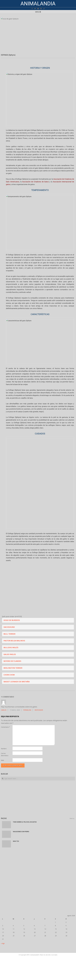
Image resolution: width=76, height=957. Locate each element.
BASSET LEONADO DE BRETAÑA (17, 681)
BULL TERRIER (9, 634)
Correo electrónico (4, 754)
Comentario (5, 727)
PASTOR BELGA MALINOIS (14, 640)
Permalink (27, 710)
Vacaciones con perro (21, 831)
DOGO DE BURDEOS (12, 620)
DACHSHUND (9, 627)
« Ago (3, 943)
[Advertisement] (38, 799)
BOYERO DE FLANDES (12, 661)
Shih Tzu (16, 841)
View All (72, 818)
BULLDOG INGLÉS (11, 647)
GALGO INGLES (10, 654)
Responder (39, 710)
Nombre (4, 749)
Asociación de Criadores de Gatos (35, 182)
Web (2, 760)
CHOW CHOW (9, 675)
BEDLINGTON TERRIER (13, 668)
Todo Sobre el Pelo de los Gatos (25, 822)
